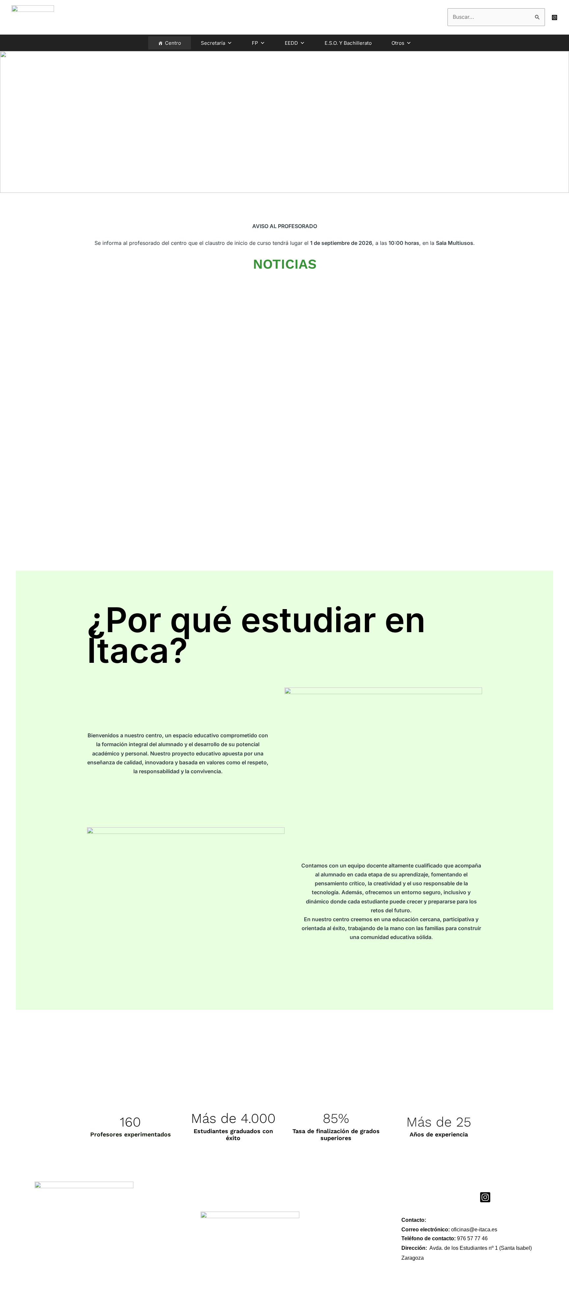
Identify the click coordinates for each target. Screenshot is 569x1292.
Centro (173, 43)
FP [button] (255, 43)
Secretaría (213, 43)
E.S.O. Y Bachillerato (348, 43)
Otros (398, 43)
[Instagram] (554, 17)
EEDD (291, 43)
